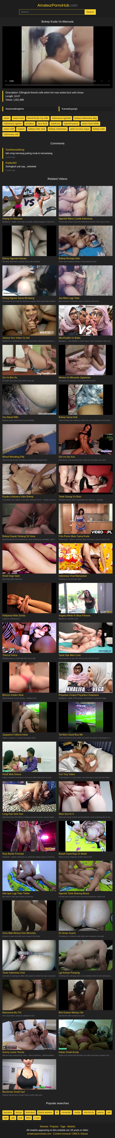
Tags (62, 1126)
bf (57, 1112)
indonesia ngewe (13, 123)
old (109, 1112)
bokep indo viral (36, 129)
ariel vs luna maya (79, 129)
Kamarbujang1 (70, 109)
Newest (44, 1126)
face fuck (42, 123)
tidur (28, 1118)
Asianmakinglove (15, 109)
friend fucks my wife (37, 118)
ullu (13, 1118)
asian (6, 118)
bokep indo (99, 129)
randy (77, 1112)
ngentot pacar (71, 123)
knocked (30, 1112)
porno (100, 1112)
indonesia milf (11, 134)
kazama (8, 1112)
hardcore (55, 123)
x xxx (37, 1118)
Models (71, 1126)
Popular (54, 1126)
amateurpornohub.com (39, 1133)
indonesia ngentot (61, 118)
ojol (5, 1118)
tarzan (19, 1112)
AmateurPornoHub (57, 5)
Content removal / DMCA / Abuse (70, 1133)
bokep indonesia (57, 129)
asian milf (9, 129)
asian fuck (18, 118)
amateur (29, 123)
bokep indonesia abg (85, 118)
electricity (89, 1112)
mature (21, 129)
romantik (66, 1112)
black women (45, 1112)
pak (20, 1118)
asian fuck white (90, 123)
